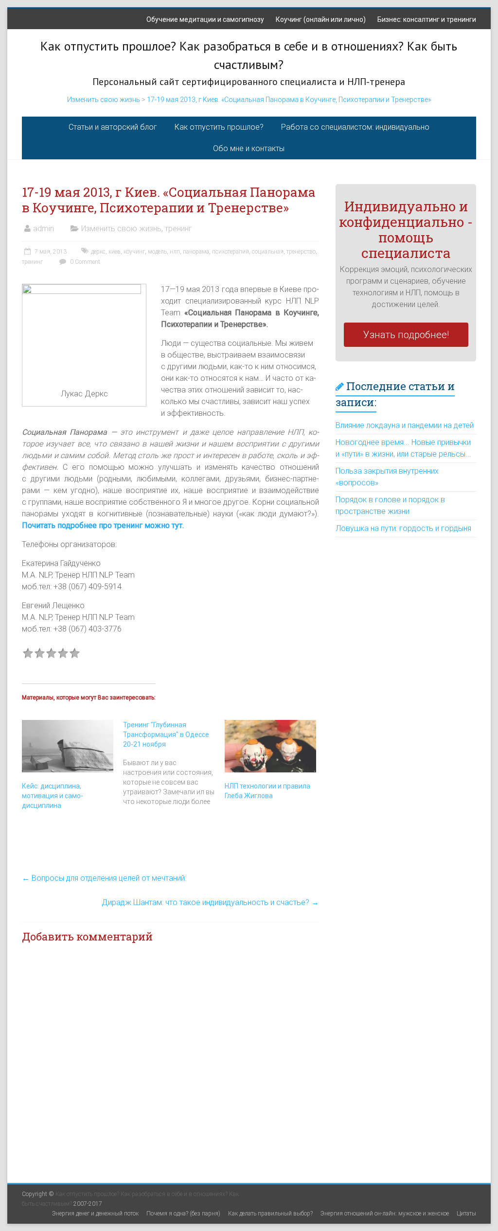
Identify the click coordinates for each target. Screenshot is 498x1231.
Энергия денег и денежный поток (95, 1213)
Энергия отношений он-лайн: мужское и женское (384, 1213)
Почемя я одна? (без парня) (183, 1213)
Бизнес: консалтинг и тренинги (426, 19)
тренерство (301, 251)
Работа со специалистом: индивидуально (355, 127)
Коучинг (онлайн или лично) (321, 19)
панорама (196, 251)
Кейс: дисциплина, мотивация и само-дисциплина (52, 795)
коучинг (134, 251)
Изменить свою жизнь (103, 99)
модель (157, 251)
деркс (98, 251)
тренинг (178, 228)
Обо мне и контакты (249, 148)
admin (43, 228)
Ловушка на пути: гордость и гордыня (403, 528)
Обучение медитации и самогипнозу (205, 19)
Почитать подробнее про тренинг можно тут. (103, 525)
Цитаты (466, 1213)
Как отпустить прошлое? (219, 127)
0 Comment (84, 261)
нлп (175, 251)
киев (114, 251)
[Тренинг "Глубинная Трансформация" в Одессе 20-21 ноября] (173, 763)
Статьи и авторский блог (113, 127)
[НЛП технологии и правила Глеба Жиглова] (270, 746)
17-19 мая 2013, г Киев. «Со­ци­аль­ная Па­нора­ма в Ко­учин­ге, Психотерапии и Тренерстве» (289, 99)
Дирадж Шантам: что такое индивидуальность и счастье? (210, 902)
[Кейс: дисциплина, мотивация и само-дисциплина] (67, 746)
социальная (268, 251)
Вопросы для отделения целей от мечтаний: (104, 878)
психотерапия (230, 251)
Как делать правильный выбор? (270, 1213)
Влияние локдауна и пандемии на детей (405, 425)
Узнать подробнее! (406, 335)
